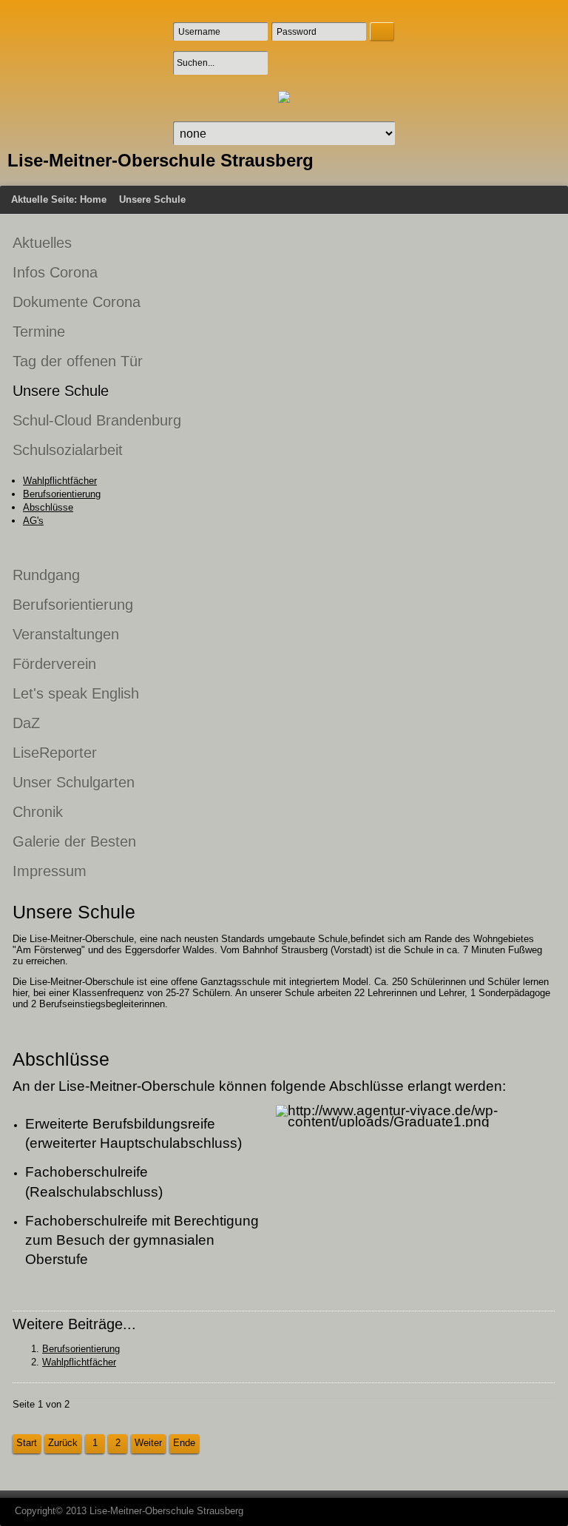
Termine (39, 331)
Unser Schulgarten (74, 782)
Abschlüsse (48, 507)
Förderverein (54, 664)
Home (93, 199)
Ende (184, 1442)
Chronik (38, 812)
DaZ (26, 723)
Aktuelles (42, 243)
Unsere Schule (61, 391)
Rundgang (46, 575)
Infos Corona (55, 272)
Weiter (148, 1442)
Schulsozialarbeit (68, 450)
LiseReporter (55, 752)
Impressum (50, 871)
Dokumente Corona (77, 302)
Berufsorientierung (62, 494)
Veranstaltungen (66, 634)
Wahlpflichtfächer (60, 480)
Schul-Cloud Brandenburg (97, 420)
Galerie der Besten (74, 841)
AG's (33, 520)
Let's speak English (76, 693)
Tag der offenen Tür (78, 361)
